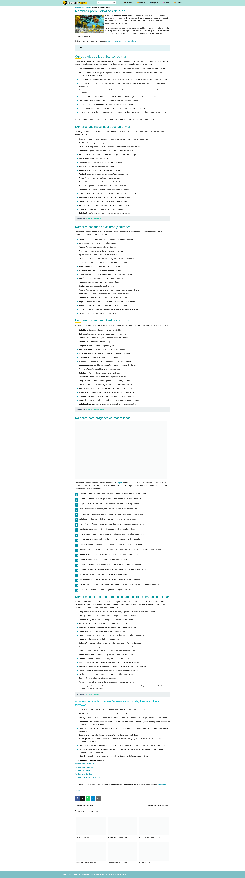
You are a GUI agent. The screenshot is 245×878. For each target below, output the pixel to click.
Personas (129, 3)
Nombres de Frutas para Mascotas (87, 777)
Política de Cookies (87, 874)
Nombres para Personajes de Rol (158, 805)
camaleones (132, 41)
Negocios (155, 3)
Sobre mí (111, 874)
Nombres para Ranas (82, 770)
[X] (82, 798)
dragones (109, 41)
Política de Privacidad (100, 874)
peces (124, 41)
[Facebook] (77, 798)
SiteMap (124, 874)
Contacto (118, 874)
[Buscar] (114, 2)
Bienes (178, 3)
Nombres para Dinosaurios (84, 764)
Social (167, 3)
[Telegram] (93, 798)
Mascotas (142, 3)
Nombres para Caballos (83, 774)
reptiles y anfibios (81, 790)
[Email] (98, 798)
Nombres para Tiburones (84, 767)
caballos (117, 41)
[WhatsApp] (88, 798)
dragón (119, 483)
